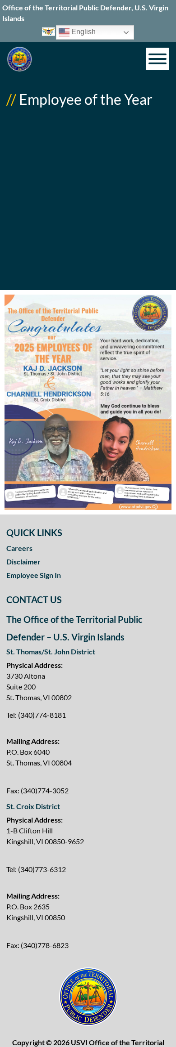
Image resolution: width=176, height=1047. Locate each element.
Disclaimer (23, 561)
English (82, 32)
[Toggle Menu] (157, 59)
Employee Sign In (33, 575)
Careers (19, 548)
